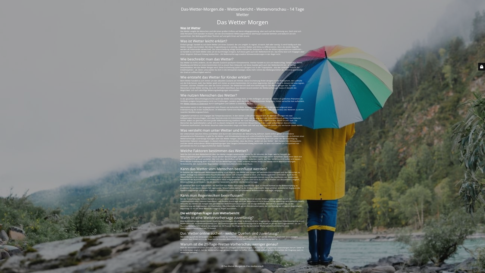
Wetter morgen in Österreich (196, 103)
